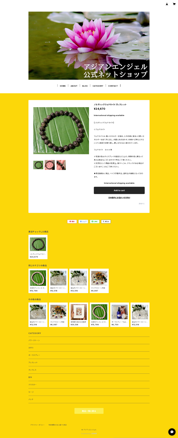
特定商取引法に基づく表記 (58, 425)
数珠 (30, 377)
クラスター (32, 385)
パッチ (30, 399)
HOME (63, 86)
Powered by (86, 433)
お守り (30, 348)
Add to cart (119, 190)
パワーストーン (34, 340)
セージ (31, 392)
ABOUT (74, 86)
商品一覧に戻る (89, 411)
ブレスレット (33, 362)
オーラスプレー (34, 355)
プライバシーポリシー (37, 425)
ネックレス (32, 370)
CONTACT (113, 86)
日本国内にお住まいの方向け (119, 198)
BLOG (85, 86)
